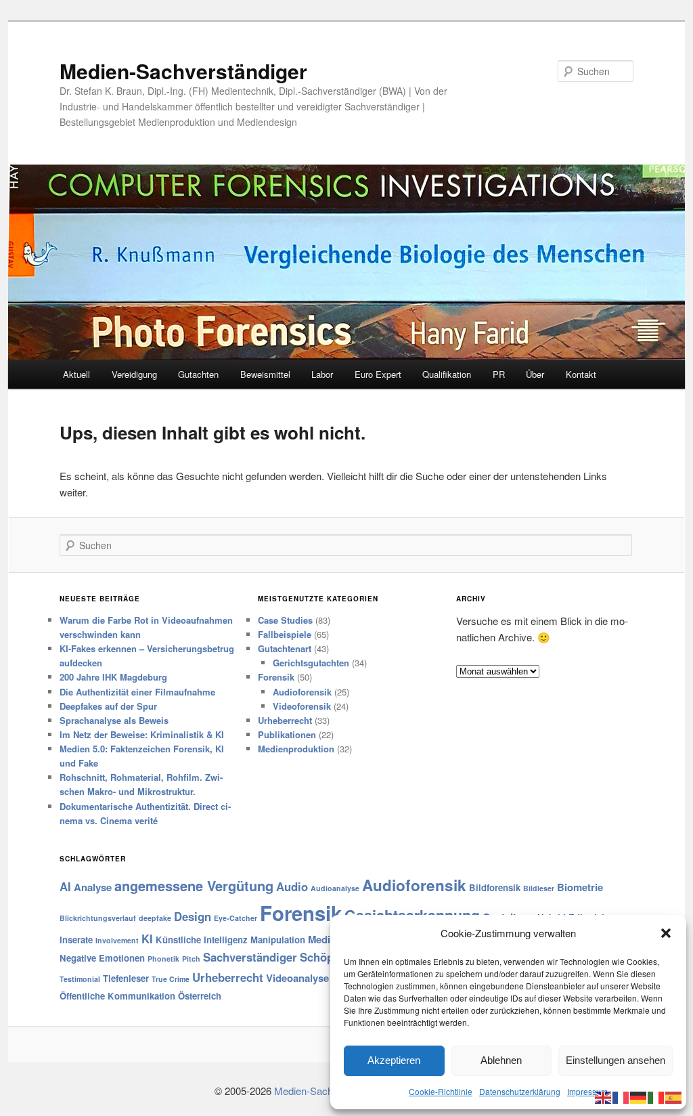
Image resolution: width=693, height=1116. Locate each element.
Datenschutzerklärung (519, 1091)
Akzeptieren (393, 1060)
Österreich (199, 995)
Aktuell (76, 374)
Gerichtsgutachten (311, 662)
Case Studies (285, 620)
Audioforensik (302, 691)
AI (65, 886)
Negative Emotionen (102, 957)
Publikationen (287, 734)
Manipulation (277, 939)
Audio (292, 886)
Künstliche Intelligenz (202, 939)
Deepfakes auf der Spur (108, 706)
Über (535, 374)
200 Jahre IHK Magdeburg (113, 676)
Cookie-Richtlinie (440, 1091)
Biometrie (580, 887)
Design (192, 916)
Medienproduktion (296, 748)
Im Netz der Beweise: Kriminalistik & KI (142, 734)
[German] (639, 1096)
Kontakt (581, 374)
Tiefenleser (126, 978)
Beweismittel (265, 374)
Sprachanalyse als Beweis (114, 720)
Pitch (191, 958)
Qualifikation (446, 374)
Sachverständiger (250, 957)
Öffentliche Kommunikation (117, 995)
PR (499, 374)
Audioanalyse (335, 888)
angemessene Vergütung (193, 885)
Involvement (117, 940)
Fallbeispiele (284, 634)
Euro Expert (378, 374)
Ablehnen (501, 1060)
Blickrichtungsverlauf (98, 918)
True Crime (170, 979)
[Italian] (656, 1096)
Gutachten (198, 374)
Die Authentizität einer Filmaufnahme (137, 691)
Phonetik (163, 958)
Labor (322, 374)
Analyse (93, 887)
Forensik (276, 676)
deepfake (155, 918)
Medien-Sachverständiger (183, 70)
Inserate (76, 939)
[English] (603, 1096)
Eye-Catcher (235, 918)
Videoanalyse (297, 977)
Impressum (587, 1091)
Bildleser (538, 888)
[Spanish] (674, 1096)
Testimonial (80, 979)
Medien (325, 939)
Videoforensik (302, 706)
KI (147, 938)
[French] (621, 1096)
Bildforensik (494, 887)
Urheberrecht (285, 720)
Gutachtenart (284, 648)
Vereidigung (134, 374)
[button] (666, 933)
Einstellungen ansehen (615, 1060)
